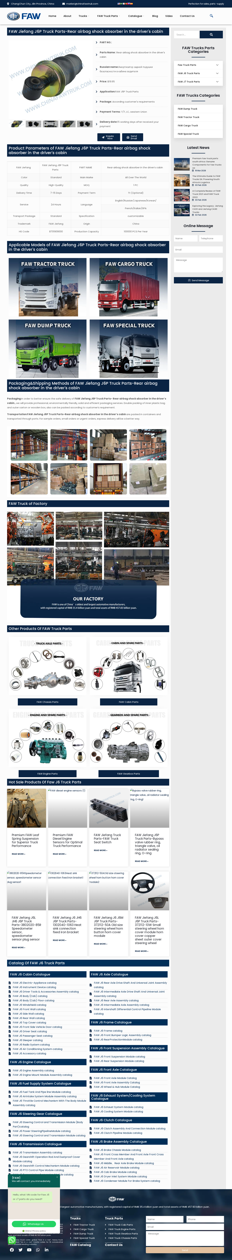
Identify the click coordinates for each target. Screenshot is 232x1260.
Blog (155, 16)
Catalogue (135, 16)
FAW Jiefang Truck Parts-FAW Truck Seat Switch (107, 838)
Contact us (114, 1245)
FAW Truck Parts (107, 16)
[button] (11, 79)
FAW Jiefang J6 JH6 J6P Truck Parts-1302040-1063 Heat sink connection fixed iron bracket (67, 925)
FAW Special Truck (188, 133)
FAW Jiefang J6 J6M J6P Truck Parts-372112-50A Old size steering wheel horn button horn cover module (108, 927)
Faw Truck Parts (187, 65)
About (67, 16)
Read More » (18, 854)
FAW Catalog (80, 1245)
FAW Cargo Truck (188, 125)
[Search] (211, 34)
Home (52, 16)
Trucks (83, 16)
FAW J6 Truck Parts (189, 73)
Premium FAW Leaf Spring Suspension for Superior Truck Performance (25, 840)
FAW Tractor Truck (188, 117)
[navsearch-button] (211, 16)
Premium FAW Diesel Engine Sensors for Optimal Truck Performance (67, 840)
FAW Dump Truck (187, 108)
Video (169, 16)
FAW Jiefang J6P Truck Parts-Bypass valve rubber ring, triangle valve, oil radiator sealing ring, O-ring (149, 844)
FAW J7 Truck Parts (189, 81)
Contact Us (187, 16)
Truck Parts (114, 1218)
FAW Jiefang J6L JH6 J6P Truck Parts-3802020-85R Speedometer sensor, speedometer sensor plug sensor (26, 929)
